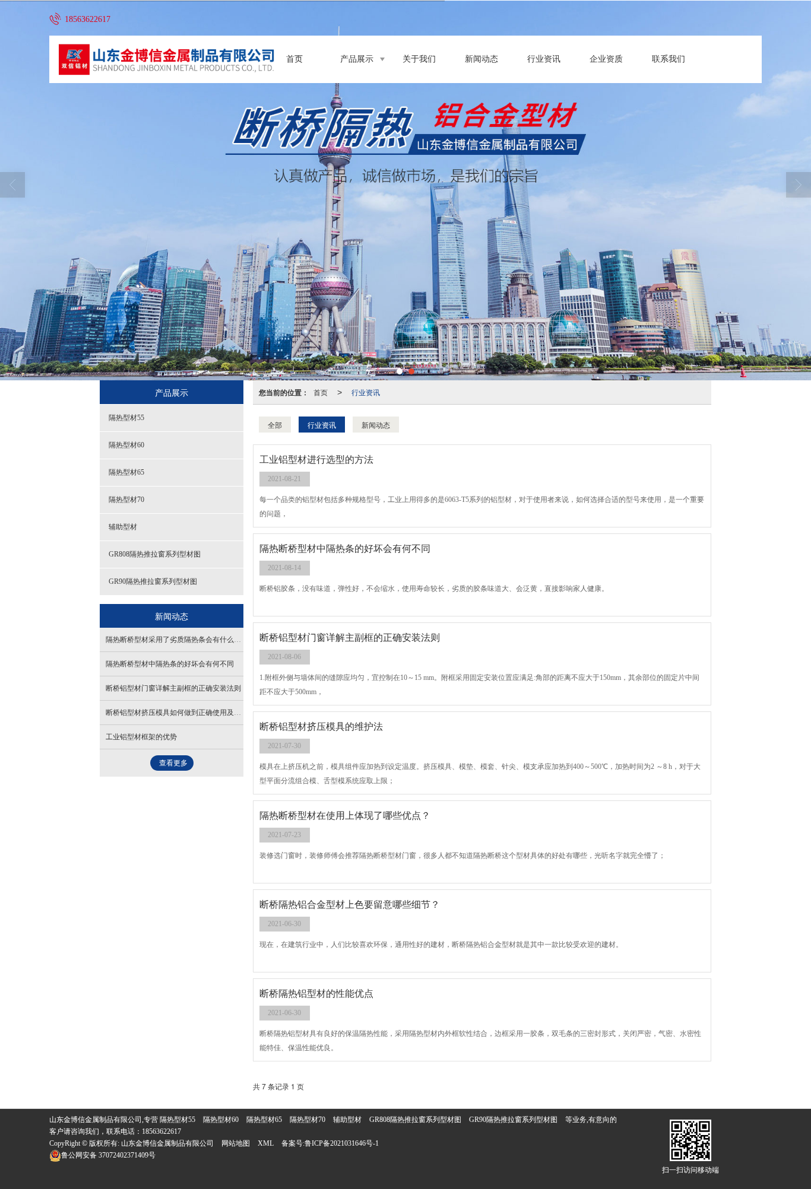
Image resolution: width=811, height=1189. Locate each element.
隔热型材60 (126, 445)
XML (266, 1143)
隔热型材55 (126, 418)
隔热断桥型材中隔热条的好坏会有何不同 (170, 664)
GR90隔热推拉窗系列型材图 (153, 581)
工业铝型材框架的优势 (141, 737)
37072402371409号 (108, 1155)
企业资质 (606, 59)
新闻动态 (481, 59)
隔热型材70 (126, 499)
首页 (294, 59)
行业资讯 (543, 59)
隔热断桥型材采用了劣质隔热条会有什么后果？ (180, 639)
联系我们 (668, 59)
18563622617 (161, 1131)
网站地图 (235, 1143)
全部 (275, 424)
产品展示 (356, 59)
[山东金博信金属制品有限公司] (405, 190)
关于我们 (419, 59)
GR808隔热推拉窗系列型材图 (155, 554)
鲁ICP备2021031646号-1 (342, 1143)
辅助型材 (123, 527)
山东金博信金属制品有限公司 (167, 1143)
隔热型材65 (126, 472)
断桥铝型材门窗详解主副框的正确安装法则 (173, 688)
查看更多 (173, 763)
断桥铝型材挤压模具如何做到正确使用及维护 (177, 712)
